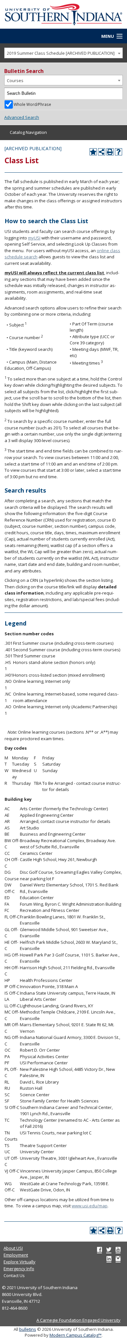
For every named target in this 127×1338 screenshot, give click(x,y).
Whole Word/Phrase (32, 104)
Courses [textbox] (15, 80)
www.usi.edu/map (89, 1206)
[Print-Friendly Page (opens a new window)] (110, 151)
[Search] (117, 93)
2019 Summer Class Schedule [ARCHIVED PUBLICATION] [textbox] (61, 53)
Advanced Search (21, 117)
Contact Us (14, 1275)
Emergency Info (19, 1269)
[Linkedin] (108, 1258)
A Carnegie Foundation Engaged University (78, 1320)
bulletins (27, 1329)
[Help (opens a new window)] (118, 151)
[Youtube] (118, 1249)
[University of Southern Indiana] (63, 14)
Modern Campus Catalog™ (75, 1335)
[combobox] (63, 53)
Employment (16, 1255)
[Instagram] (118, 1258)
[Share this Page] (101, 151)
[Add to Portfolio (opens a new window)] (93, 151)
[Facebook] (99, 1249)
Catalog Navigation (28, 132)
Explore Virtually (19, 1262)
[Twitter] (108, 1249)
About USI (13, 1248)
